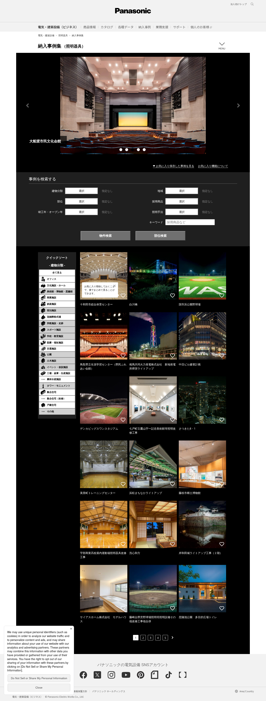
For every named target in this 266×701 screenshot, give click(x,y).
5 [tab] (145, 150)
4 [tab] (139, 150)
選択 (81, 191)
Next (238, 105)
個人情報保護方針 (78, 691)
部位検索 (160, 235)
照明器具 (63, 35)
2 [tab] (127, 150)
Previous (27, 105)
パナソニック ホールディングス (108, 691)
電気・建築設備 (46, 35)
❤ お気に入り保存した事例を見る (173, 166)
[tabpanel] (133, 105)
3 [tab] (133, 150)
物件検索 (105, 235)
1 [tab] (121, 150)
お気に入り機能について (213, 166)
